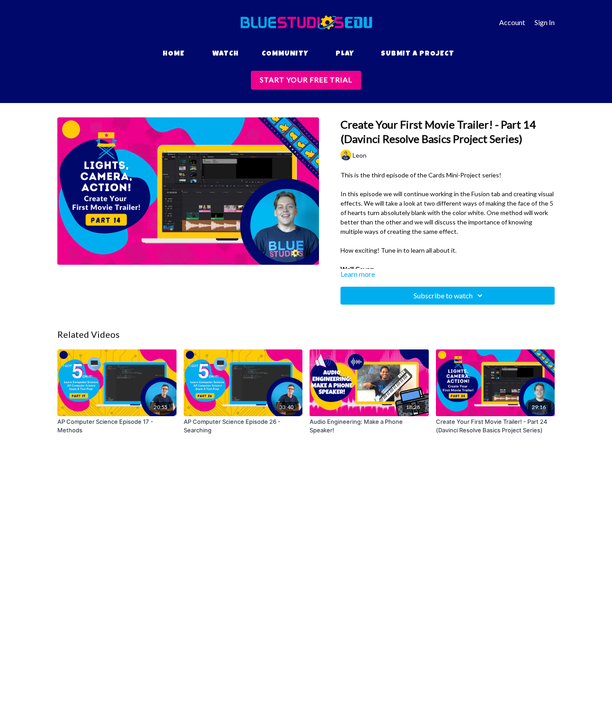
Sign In (544, 22)
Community (285, 54)
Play (345, 54)
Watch (225, 54)
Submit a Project (417, 54)
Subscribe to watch (443, 295)
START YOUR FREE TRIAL (306, 79)
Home (174, 54)
